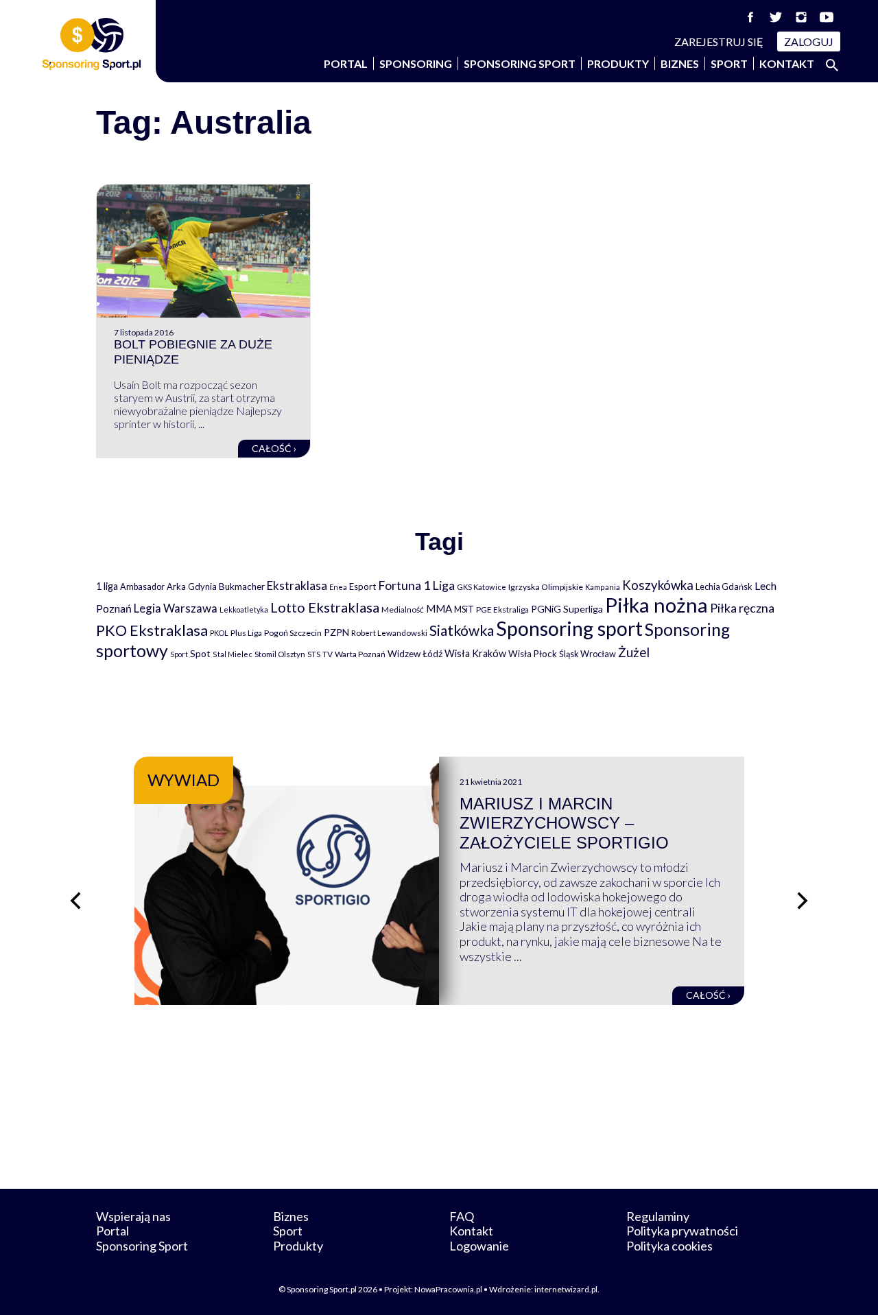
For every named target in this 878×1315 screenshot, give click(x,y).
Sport (729, 63)
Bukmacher (242, 586)
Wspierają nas (133, 1216)
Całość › (274, 448)
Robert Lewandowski (389, 632)
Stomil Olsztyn (279, 654)
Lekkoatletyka (244, 609)
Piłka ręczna (742, 608)
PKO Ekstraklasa (152, 630)
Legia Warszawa (175, 608)
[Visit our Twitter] (776, 17)
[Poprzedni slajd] (75, 900)
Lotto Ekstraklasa (324, 607)
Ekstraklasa (297, 585)
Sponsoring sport (569, 628)
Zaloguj (808, 41)
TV (327, 654)
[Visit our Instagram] (801, 17)
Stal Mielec (232, 654)
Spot (200, 653)
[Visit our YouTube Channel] (826, 17)
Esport (362, 586)
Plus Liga (246, 633)
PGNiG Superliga (567, 609)
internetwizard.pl (565, 1289)
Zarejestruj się (718, 41)
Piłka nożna (656, 605)
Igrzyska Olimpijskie (545, 587)
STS (313, 654)
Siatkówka (461, 630)
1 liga (107, 586)
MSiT (464, 609)
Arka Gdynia (192, 586)
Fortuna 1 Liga (416, 585)
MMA (439, 608)
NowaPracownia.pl (448, 1289)
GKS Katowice (481, 586)
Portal (346, 63)
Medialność (402, 609)
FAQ (461, 1216)
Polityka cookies (669, 1245)
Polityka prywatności (682, 1230)
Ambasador (142, 587)
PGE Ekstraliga (502, 609)
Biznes (680, 63)
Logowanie (479, 1245)
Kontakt (786, 63)
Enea (338, 586)
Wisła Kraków (475, 653)
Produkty (618, 63)
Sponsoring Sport (520, 63)
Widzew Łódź (415, 653)
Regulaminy (657, 1216)
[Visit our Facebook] (750, 17)
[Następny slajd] (802, 900)
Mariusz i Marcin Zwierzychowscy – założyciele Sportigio (564, 823)
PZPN (336, 632)
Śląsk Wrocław (587, 653)
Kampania (602, 586)
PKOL (219, 632)
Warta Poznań (360, 654)
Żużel (634, 652)
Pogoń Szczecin (293, 633)
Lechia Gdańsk (724, 586)
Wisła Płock (532, 653)
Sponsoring (415, 63)
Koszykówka (657, 585)
